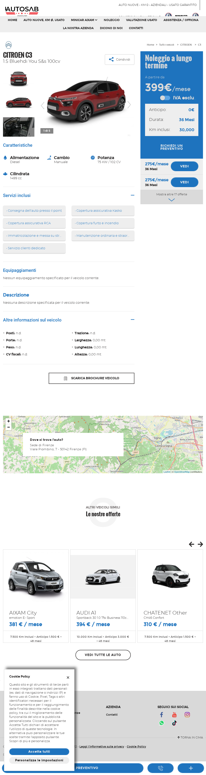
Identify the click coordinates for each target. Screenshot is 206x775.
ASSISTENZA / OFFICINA (181, 20)
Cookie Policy (136, 746)
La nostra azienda (78, 28)
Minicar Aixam (83, 20)
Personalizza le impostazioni (39, 760)
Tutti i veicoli (166, 44)
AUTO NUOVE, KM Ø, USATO (44, 20)
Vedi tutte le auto (103, 655)
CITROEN (186, 44)
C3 (199, 44)
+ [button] (8, 421)
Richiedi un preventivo (171, 147)
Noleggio (112, 20)
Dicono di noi (111, 28)
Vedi (184, 166)
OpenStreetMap (182, 471)
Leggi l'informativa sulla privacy (101, 746)
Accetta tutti (39, 751)
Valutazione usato (141, 20)
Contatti (136, 28)
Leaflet (167, 471)
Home (12, 20)
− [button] (8, 427)
